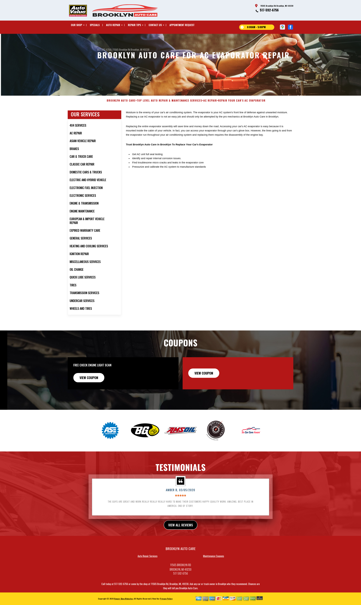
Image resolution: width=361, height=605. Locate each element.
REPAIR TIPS (134, 25)
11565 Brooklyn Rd (121, 49)
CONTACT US (155, 25)
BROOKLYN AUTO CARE (121, 100)
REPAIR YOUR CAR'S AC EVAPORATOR (242, 100)
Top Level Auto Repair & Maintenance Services (169, 100)
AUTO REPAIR (113, 25)
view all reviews (180, 524)
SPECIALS (95, 25)
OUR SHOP (76, 25)
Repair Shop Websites (123, 598)
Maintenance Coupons (213, 556)
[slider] (180, 495)
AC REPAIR (210, 100)
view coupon (89, 377)
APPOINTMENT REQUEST (182, 25)
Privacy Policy (166, 598)
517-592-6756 (269, 9)
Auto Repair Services (147, 556)
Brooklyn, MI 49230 (140, 49)
